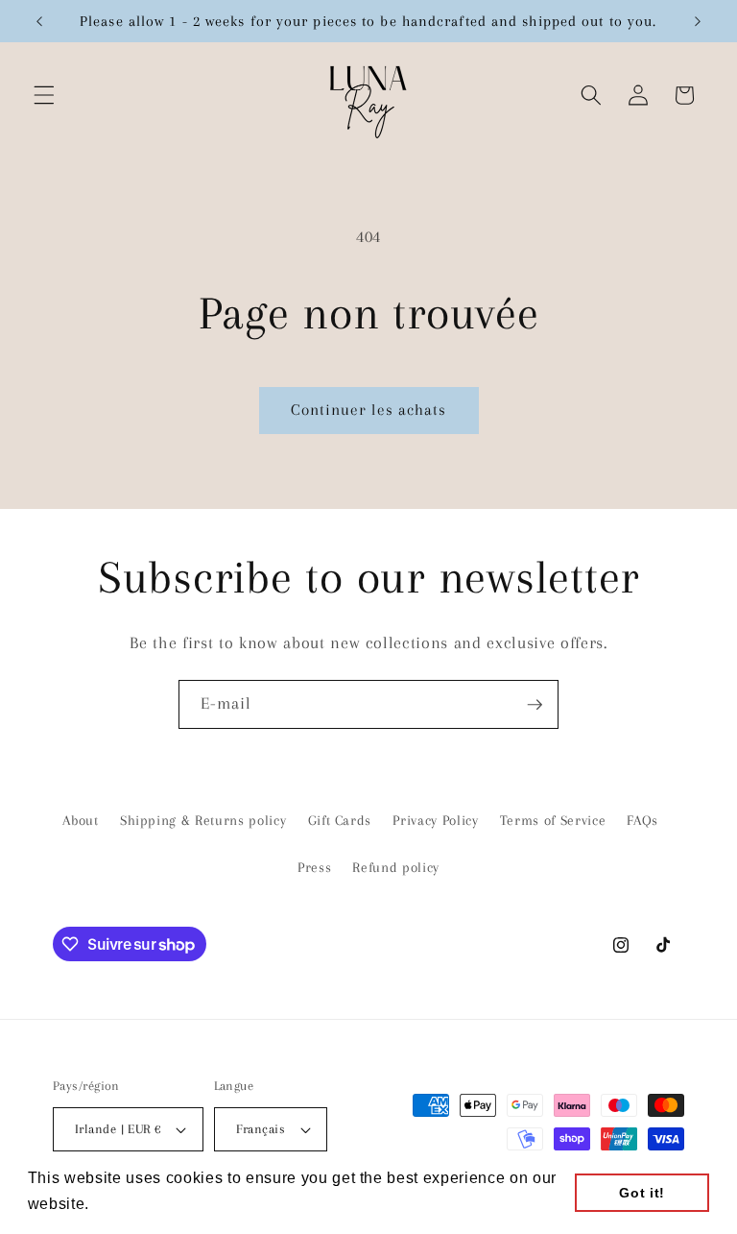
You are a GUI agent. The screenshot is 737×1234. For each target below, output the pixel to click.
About (80, 820)
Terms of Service (553, 820)
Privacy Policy (435, 820)
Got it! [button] (642, 1192)
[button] (44, 95)
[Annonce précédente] (39, 21)
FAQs (642, 820)
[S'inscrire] (534, 705)
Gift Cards (340, 820)
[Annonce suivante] (698, 21)
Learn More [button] (139, 1204)
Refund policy (396, 867)
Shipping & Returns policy (203, 820)
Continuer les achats (369, 410)
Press (314, 867)
